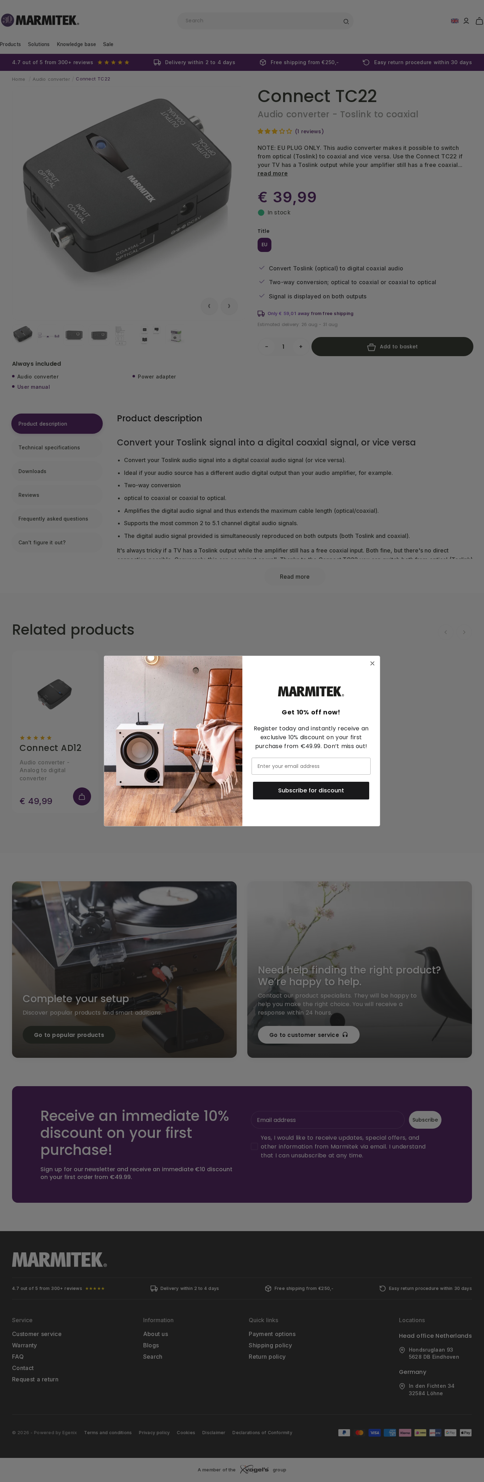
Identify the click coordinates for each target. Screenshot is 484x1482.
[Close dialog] (372, 663)
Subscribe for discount (311, 790)
